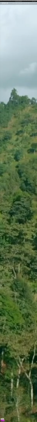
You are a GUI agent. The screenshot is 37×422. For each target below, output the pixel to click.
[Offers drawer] (33, 3)
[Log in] (32, 3)
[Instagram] (32, 1)
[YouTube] (33, 1)
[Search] (31, 3)
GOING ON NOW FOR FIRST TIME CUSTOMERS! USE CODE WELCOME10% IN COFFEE (18, 0)
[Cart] (35, 3)
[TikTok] (35, 1)
